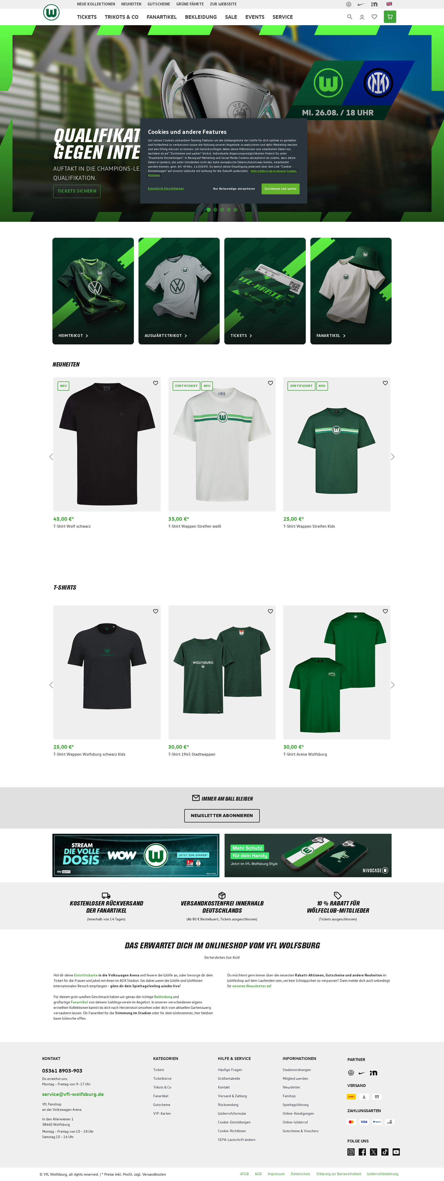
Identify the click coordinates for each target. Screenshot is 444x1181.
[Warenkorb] (388, 17)
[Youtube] (396, 1153)
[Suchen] (350, 17)
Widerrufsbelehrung (382, 1174)
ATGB (244, 1174)
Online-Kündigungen (298, 1113)
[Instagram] (351, 1153)
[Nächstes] (393, 455)
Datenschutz (300, 1174)
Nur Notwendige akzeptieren (234, 188)
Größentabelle (229, 1079)
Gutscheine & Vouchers (301, 1131)
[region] (222, 456)
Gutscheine (161, 1105)
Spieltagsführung (296, 1105)
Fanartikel (160, 1096)
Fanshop (289, 1096)
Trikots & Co (162, 1087)
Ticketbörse (162, 1079)
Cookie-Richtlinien (232, 1131)
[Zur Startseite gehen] (51, 12)
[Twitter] (373, 1153)
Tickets (158, 1070)
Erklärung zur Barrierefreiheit (338, 1174)
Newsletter (291, 1087)
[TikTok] (384, 1153)
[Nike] (362, 1073)
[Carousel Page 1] (209, 210)
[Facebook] (362, 1153)
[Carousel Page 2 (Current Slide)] (215, 210)
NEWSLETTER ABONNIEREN (222, 815)
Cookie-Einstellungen (234, 1122)
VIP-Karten (162, 1113)
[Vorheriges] (51, 455)
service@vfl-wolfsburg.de (73, 1094)
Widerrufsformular (232, 1113)
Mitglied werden (295, 1079)
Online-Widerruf (295, 1122)
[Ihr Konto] (362, 17)
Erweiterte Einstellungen (166, 188)
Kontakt (224, 1087)
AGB (258, 1174)
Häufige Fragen (230, 1070)
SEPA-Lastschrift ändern (236, 1140)
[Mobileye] (373, 1073)
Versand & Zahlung (232, 1096)
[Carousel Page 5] (235, 210)
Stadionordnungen (297, 1070)
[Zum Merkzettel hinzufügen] (155, 382)
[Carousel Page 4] (229, 210)
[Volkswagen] (351, 1073)
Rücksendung (228, 1105)
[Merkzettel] (374, 17)
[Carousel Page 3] (222, 210)
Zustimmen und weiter (280, 188)
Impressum (276, 1174)
